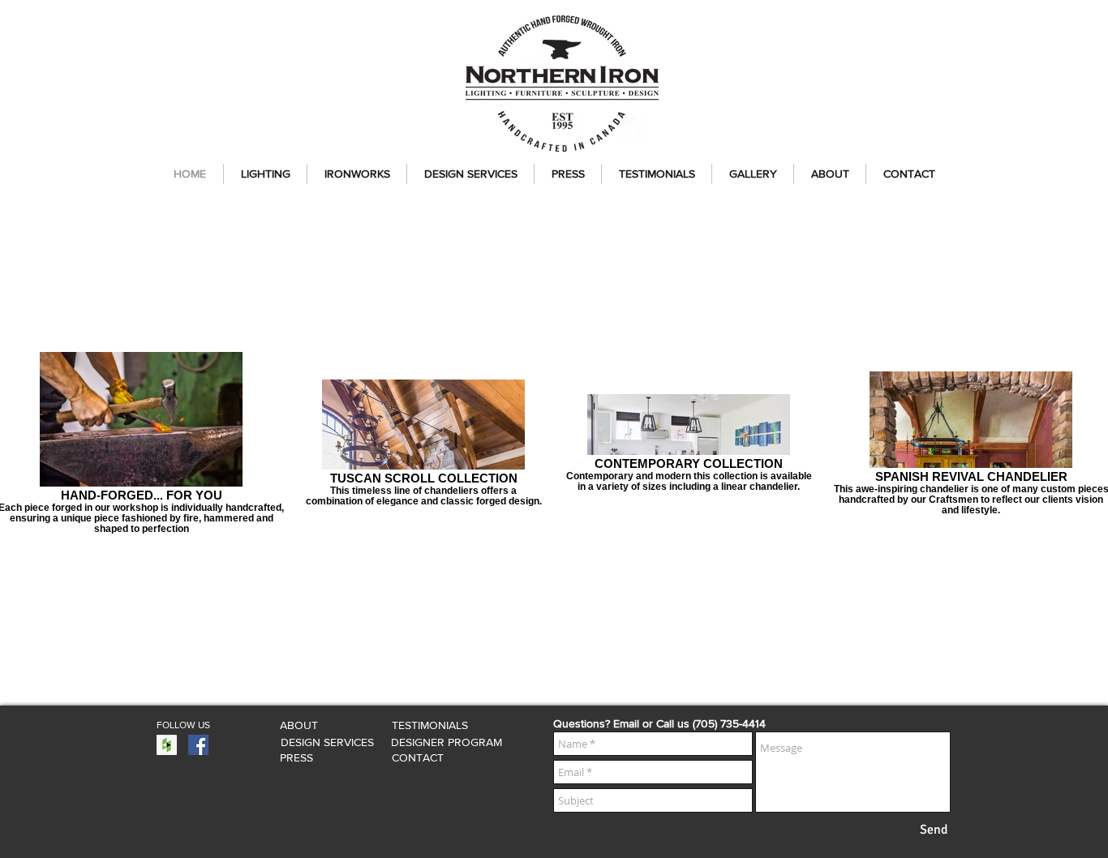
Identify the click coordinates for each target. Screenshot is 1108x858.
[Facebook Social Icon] (198, 745)
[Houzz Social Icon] (167, 745)
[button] (265, 174)
